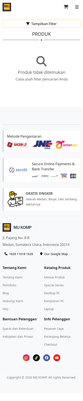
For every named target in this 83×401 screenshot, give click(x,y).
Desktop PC (52, 293)
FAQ (5, 309)
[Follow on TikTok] (36, 357)
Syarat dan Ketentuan (18, 329)
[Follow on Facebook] (46, 357)
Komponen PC (54, 301)
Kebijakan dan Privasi (18, 336)
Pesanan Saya (54, 329)
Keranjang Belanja (57, 336)
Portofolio (9, 285)
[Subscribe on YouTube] (56, 357)
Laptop (49, 309)
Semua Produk (54, 277)
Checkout (50, 344)
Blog (6, 293)
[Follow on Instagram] (26, 357)
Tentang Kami (12, 277)
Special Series (54, 285)
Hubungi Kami (13, 301)
